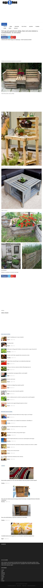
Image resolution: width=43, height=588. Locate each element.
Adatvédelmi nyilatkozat (12, 585)
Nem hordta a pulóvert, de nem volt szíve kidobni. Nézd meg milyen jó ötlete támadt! (19, 480)
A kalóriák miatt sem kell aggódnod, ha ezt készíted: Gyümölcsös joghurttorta (17, 535)
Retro (10, 28)
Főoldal (4, 24)
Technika (37, 26)
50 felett (16, 28)
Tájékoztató (24, 585)
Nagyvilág (17, 26)
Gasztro (31, 26)
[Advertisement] (22, 14)
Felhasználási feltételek (31, 585)
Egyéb (5, 28)
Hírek (11, 26)
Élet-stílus (24, 26)
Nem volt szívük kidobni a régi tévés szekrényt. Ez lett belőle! (14, 517)
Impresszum (19, 585)
